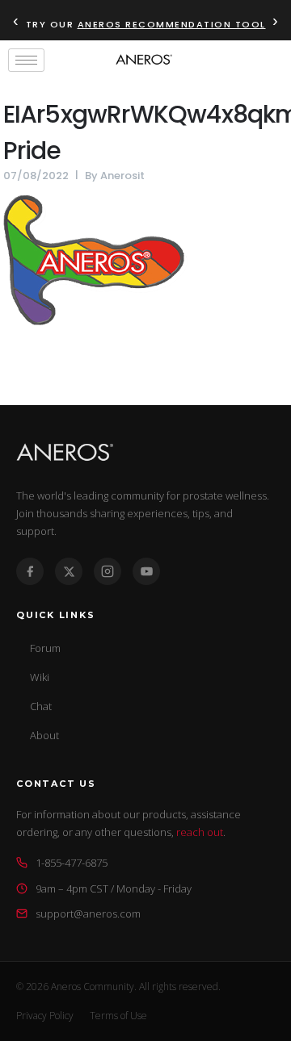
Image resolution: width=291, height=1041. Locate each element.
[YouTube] (146, 571)
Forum (45, 648)
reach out (199, 832)
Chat (41, 706)
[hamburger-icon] (26, 60)
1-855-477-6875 (72, 862)
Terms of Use (118, 1015)
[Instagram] (107, 571)
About (44, 735)
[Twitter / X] (68, 571)
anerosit (122, 175)
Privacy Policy (45, 1015)
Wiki (39, 677)
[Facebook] (30, 571)
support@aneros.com (88, 913)
